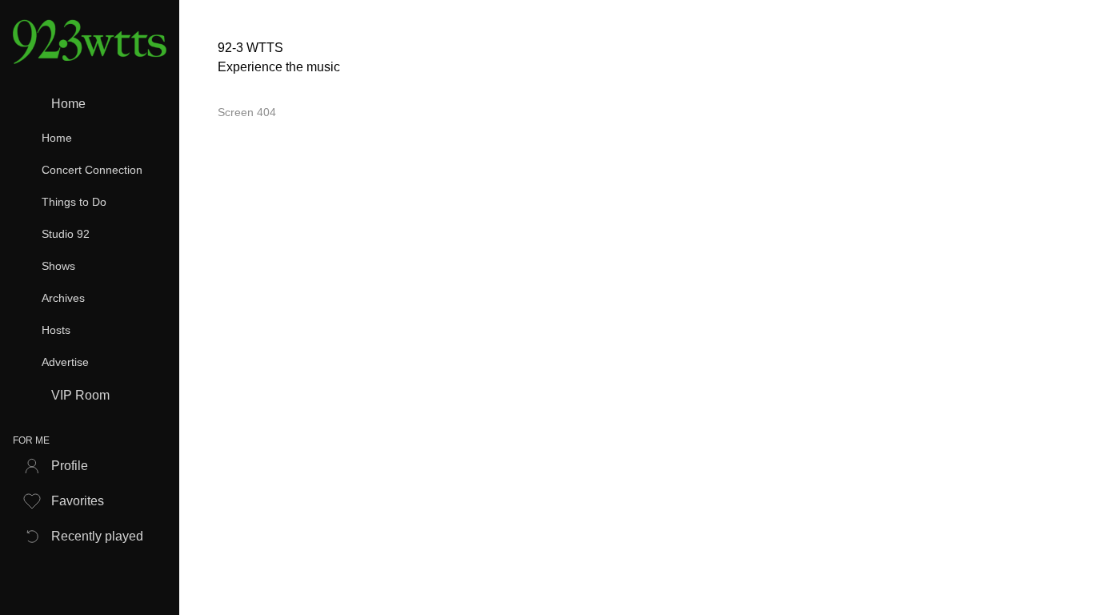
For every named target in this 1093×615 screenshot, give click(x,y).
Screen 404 (247, 112)
